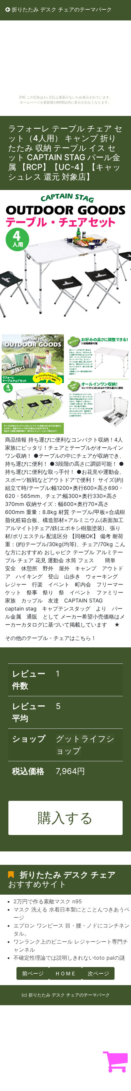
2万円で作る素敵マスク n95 (47, 901)
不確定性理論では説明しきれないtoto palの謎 (69, 957)
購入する (65, 817)
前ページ (33, 973)
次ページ (98, 973)
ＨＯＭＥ (65, 973)
